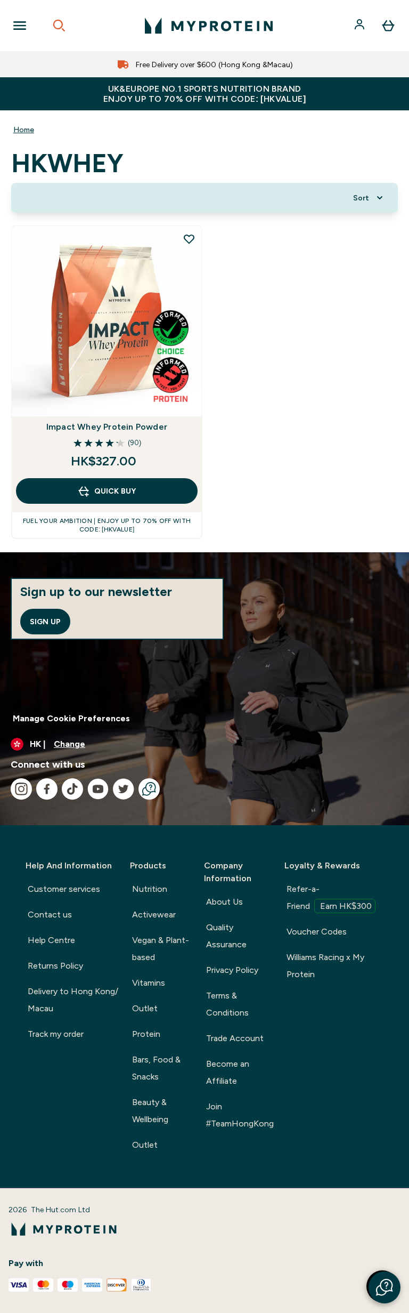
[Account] (360, 25)
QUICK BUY (115, 491)
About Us (224, 901)
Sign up (45, 621)
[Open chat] (149, 789)
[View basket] (388, 25)
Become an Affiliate (227, 1072)
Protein (146, 1033)
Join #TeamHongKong (240, 1115)
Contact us (50, 914)
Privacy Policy (232, 969)
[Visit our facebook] (47, 789)
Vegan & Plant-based (160, 949)
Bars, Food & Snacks (156, 1068)
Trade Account (235, 1038)
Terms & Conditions (227, 1004)
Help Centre (51, 940)
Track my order (56, 1033)
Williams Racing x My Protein (325, 966)
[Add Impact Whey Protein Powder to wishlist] (189, 238)
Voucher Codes (317, 931)
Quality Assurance (226, 936)
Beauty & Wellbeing (150, 1111)
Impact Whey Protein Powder (106, 426)
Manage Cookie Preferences (71, 718)
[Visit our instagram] (21, 789)
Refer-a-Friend (329, 897)
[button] (384, 1287)
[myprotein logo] (209, 25)
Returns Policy (55, 965)
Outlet (145, 1008)
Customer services (64, 888)
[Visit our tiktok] (72, 789)
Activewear (154, 914)
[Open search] (59, 25)
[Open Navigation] (19, 25)
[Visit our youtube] (98, 789)
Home (23, 129)
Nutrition (149, 888)
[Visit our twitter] (123, 789)
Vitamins (148, 982)
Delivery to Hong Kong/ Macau (73, 1000)
